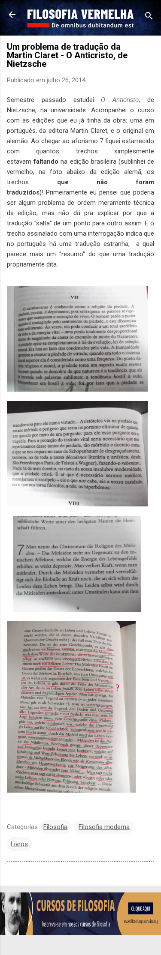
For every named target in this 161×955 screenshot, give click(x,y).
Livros (19, 844)
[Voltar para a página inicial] (12, 15)
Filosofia (55, 827)
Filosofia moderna (104, 827)
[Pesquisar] (149, 17)
